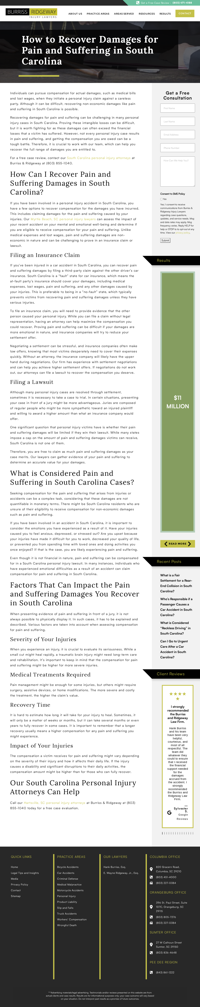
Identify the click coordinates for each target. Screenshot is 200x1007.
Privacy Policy (19, 884)
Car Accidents (65, 872)
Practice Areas (98, 13)
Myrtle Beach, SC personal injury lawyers (63, 219)
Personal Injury (66, 896)
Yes (165, 198)
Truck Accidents (67, 913)
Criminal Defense (67, 878)
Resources (147, 13)
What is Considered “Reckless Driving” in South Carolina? (175, 628)
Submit (165, 240)
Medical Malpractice (69, 884)
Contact (185, 13)
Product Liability (67, 901)
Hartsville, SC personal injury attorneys (54, 803)
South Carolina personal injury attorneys (99, 158)
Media (14, 878)
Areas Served (124, 13)
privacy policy (183, 232)
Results (165, 13)
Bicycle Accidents (68, 867)
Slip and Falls (65, 907)
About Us (75, 13)
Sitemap (16, 896)
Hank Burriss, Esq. (115, 867)
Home (14, 867)
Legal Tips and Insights (25, 872)
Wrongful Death (67, 925)
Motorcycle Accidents (70, 890)
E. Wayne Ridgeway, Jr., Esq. (121, 872)
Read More (178, 543)
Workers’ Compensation (72, 919)
